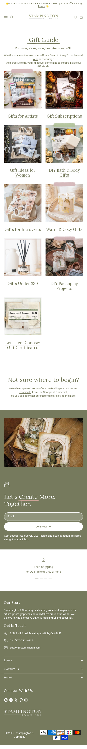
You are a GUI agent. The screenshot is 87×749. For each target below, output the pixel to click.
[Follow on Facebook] (6, 700)
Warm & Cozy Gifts (64, 229)
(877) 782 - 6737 (24, 640)
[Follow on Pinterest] (21, 700)
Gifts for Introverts (22, 229)
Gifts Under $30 (22, 283)
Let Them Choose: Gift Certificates (22, 345)
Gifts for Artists (23, 116)
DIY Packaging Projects (64, 286)
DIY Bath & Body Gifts (64, 173)
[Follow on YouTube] (26, 700)
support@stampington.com (25, 647)
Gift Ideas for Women (22, 173)
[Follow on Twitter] (16, 700)
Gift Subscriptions (64, 116)
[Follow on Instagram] (11, 700)
